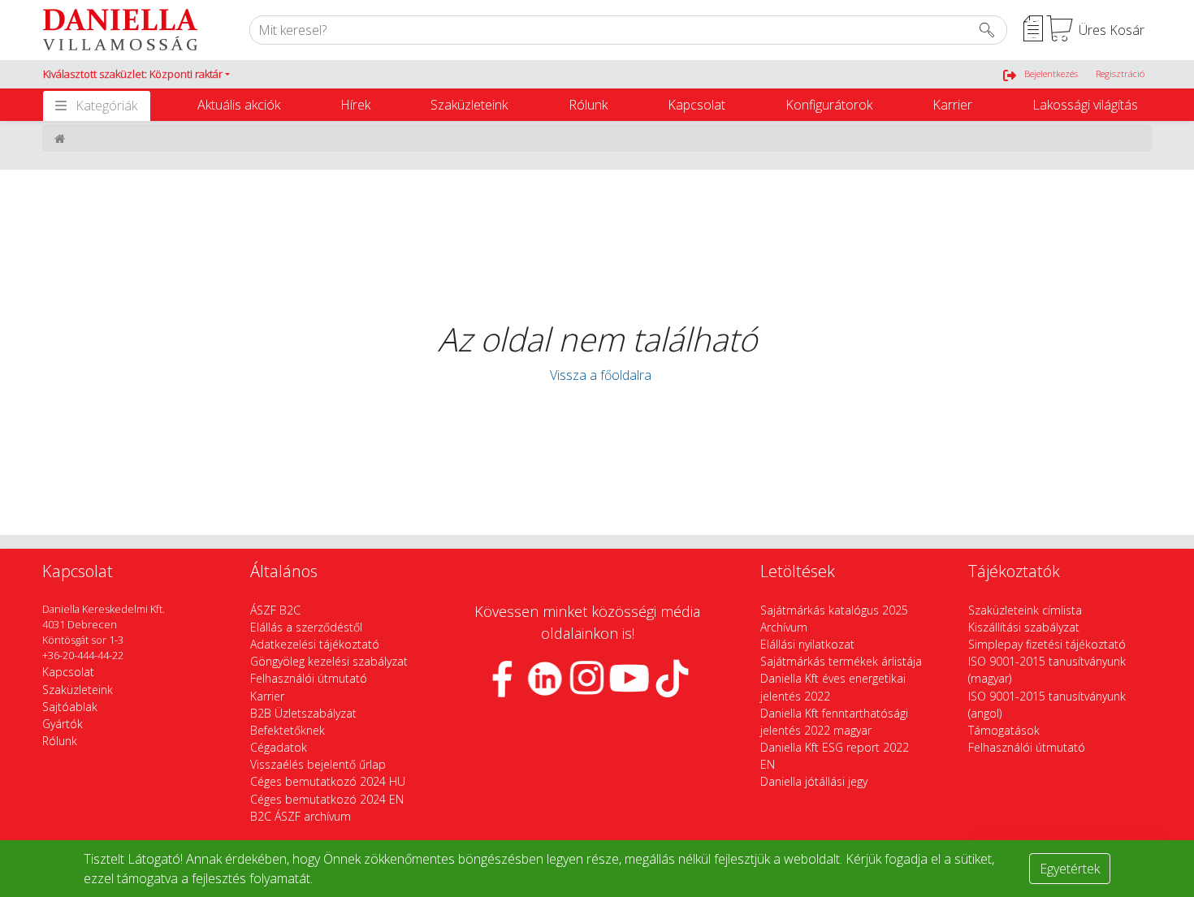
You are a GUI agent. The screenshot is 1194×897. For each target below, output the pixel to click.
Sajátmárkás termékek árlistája (841, 661)
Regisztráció (1120, 73)
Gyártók (62, 723)
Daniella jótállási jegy (813, 781)
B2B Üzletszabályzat (303, 713)
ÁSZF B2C (275, 610)
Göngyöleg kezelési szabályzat (329, 661)
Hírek (355, 105)
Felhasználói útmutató (308, 678)
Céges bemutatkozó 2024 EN (327, 799)
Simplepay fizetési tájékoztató (1047, 644)
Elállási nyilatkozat (807, 644)
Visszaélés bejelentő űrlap (318, 764)
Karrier (952, 105)
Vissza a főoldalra (597, 375)
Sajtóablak (69, 706)
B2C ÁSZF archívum (300, 816)
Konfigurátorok (828, 105)
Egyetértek (1070, 869)
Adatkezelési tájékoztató (314, 644)
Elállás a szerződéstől (306, 627)
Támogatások (1004, 730)
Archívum (783, 627)
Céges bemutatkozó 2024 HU (327, 781)
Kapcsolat (696, 105)
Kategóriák (106, 105)
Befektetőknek (287, 730)
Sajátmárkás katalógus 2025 (834, 610)
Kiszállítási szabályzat (1023, 627)
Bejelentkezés (1051, 73)
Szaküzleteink (469, 105)
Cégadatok (278, 747)
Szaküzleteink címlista (1025, 610)
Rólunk (588, 105)
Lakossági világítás (1085, 105)
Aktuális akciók (238, 105)
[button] (136, 74)
